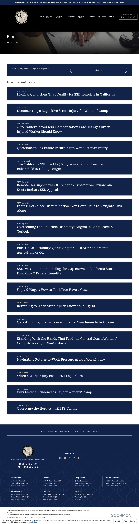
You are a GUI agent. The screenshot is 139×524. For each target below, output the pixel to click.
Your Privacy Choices (34, 518)
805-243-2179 (128, 17)
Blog (88, 431)
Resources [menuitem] (71, 17)
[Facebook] (79, 458)
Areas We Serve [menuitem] (81, 17)
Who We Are (53, 431)
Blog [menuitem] (104, 17)
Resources (79, 431)
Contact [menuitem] (111, 17)
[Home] (21, 16)
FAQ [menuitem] (99, 17)
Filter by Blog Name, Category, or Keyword (30, 69)
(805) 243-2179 (28, 463)
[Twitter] (69, 458)
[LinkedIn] (60, 458)
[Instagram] (74, 458)
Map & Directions (18, 485)
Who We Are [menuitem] (49, 17)
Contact (95, 431)
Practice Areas (66, 431)
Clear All (98, 70)
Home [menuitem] (42, 17)
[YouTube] (65, 458)
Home (43, 431)
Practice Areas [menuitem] (59, 17)
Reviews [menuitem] (92, 17)
